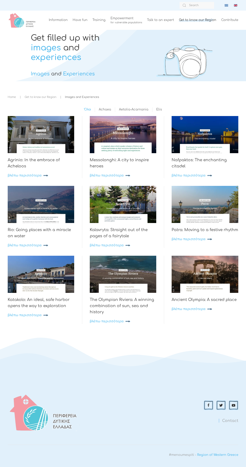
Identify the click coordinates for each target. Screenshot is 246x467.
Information (58, 20)
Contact (230, 421)
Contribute (229, 20)
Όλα (87, 109)
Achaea (105, 109)
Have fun (80, 20)
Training (99, 20)
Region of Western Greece (217, 455)
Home (12, 97)
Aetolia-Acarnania (133, 109)
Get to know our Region (197, 20)
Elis (159, 109)
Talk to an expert (160, 20)
